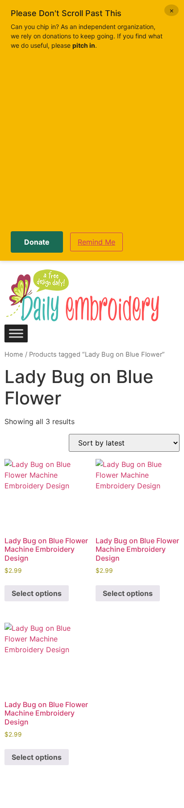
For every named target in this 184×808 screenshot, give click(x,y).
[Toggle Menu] (16, 333)
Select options (37, 593)
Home (13, 354)
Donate (37, 241)
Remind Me (96, 241)
